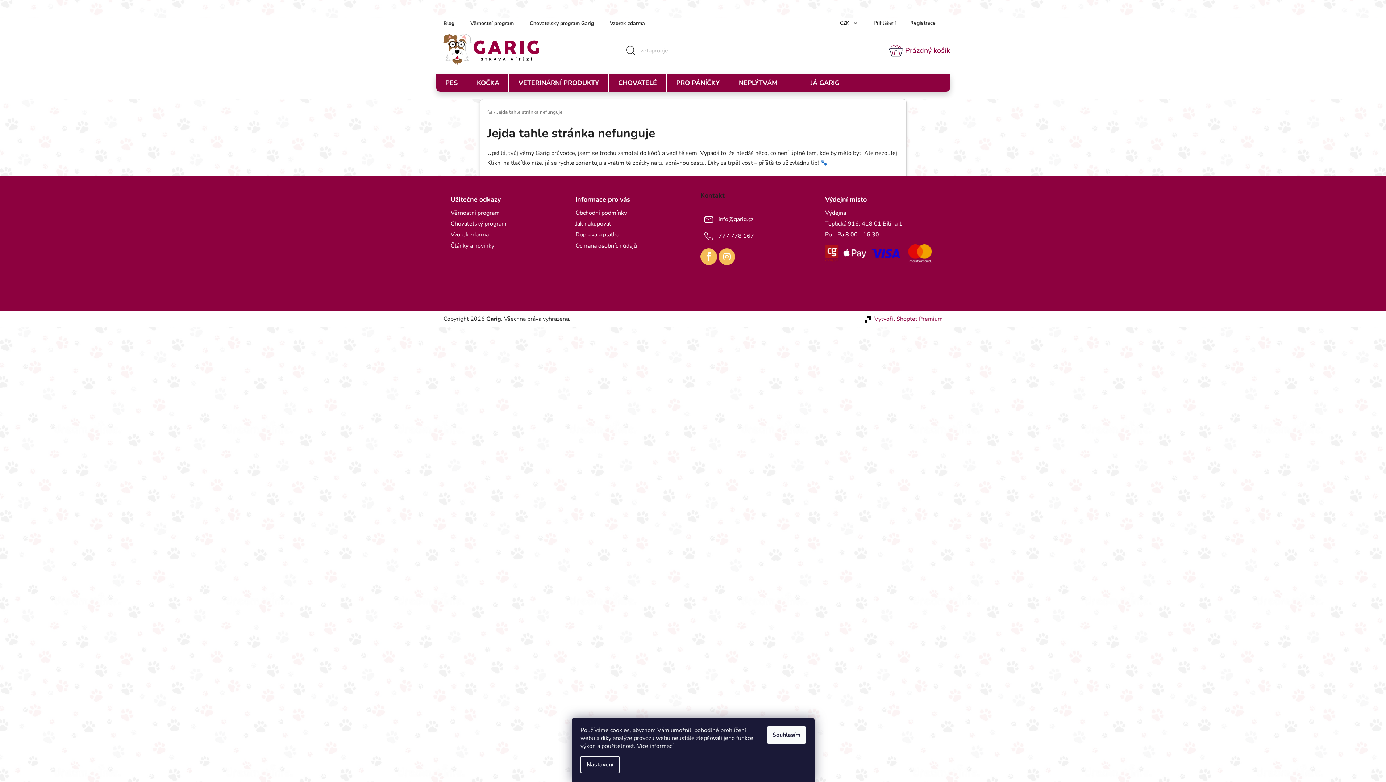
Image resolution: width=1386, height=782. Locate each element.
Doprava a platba (597, 235)
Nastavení (600, 765)
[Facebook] (708, 256)
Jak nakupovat (593, 224)
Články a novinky (472, 246)
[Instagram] (727, 256)
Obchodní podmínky (601, 213)
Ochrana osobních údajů (606, 246)
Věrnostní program (492, 23)
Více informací (655, 746)
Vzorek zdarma (627, 23)
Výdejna (835, 213)
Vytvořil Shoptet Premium (908, 319)
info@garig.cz (736, 219)
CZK (845, 23)
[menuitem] (451, 83)
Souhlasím (786, 735)
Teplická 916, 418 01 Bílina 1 (864, 224)
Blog (449, 23)
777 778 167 (736, 236)
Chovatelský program (479, 224)
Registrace (923, 23)
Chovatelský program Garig (562, 23)
